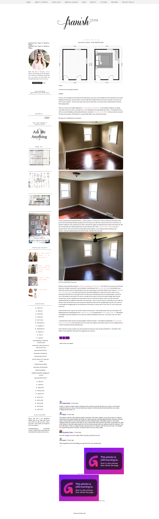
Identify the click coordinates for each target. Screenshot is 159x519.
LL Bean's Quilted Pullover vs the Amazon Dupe (44, 255)
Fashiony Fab (82, 513)
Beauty (93, 2)
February (39, 390)
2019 (39, 314)
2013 (38, 406)
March (39, 387)
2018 (39, 317)
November (40, 323)
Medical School (71, 2)
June (39, 338)
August (40, 332)
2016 (38, 397)
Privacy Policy (128, 2)
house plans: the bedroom (40, 353)
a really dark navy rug (85, 312)
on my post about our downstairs (90, 108)
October (40, 326)
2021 (39, 308)
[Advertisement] (37, 442)
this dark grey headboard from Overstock (89, 286)
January (40, 393)
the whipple (70, 343)
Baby (84, 2)
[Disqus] (91, 374)
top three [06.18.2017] (40, 356)
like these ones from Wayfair (100, 112)
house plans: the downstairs (40, 367)
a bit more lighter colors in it (108, 312)
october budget (43, 289)
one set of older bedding (104, 288)
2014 (38, 403)
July (40, 335)
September (40, 328)
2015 (38, 400)
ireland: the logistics (40, 370)
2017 (38, 320)
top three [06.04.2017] (40, 378)
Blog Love (56, 2)
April (39, 384)
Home (28, 2)
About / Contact (41, 2)
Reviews (114, 2)
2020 (39, 311)
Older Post (102, 501)
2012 (38, 409)
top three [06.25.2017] (40, 350)
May (39, 381)
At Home (104, 2)
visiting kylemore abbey (40, 364)
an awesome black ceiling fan (105, 226)
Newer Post (81, 474)
